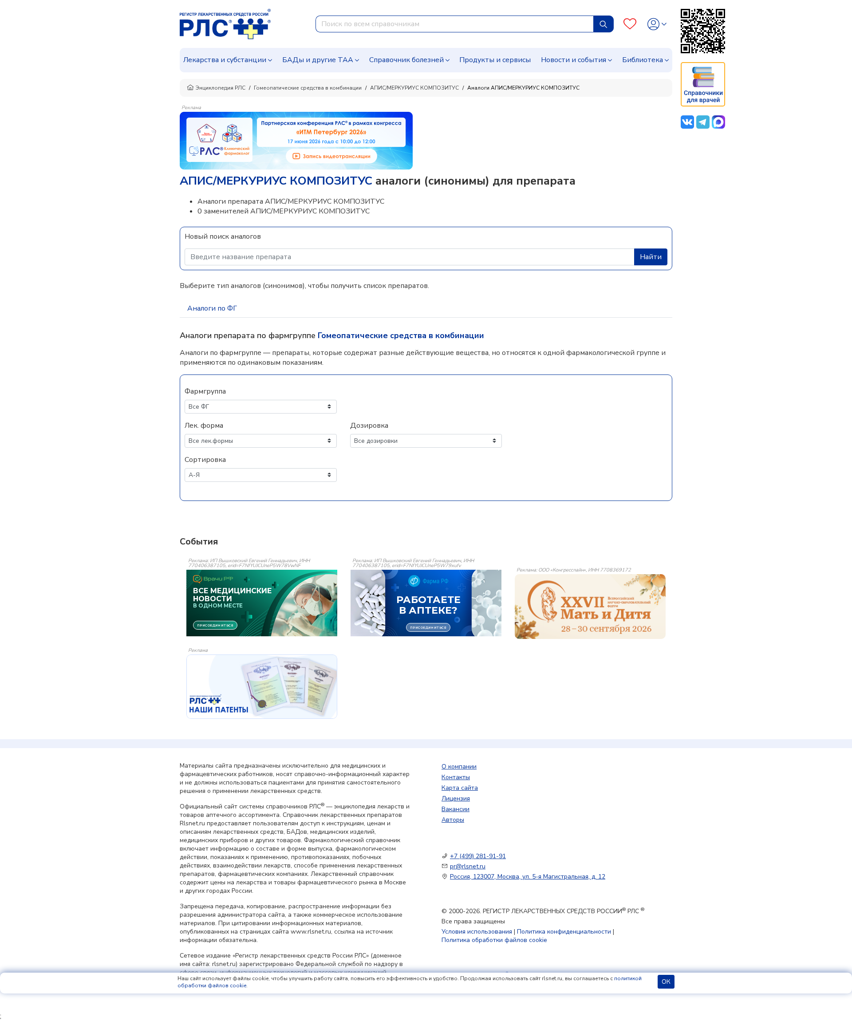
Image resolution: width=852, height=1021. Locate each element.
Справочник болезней (406, 60)
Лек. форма (204, 425)
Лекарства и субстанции (224, 60)
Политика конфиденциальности (564, 931)
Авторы (453, 820)
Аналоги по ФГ (212, 308)
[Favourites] (630, 24)
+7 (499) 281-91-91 (478, 856)
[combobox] (455, 24)
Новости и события (573, 60)
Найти (651, 257)
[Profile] (657, 24)
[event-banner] (590, 606)
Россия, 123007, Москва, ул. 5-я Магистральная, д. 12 (527, 876)
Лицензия (456, 798)
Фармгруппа (205, 391)
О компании (459, 766)
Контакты (456, 777)
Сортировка (205, 460)
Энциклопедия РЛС (220, 87)
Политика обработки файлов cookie (494, 940)
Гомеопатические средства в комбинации (308, 87)
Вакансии (455, 809)
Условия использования (477, 931)
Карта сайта (460, 788)
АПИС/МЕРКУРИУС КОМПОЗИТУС (414, 87)
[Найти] (603, 24)
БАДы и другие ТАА (317, 60)
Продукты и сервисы (495, 60)
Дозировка (369, 425)
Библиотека (642, 60)
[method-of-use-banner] (296, 140)
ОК (666, 982)
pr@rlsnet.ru (467, 866)
